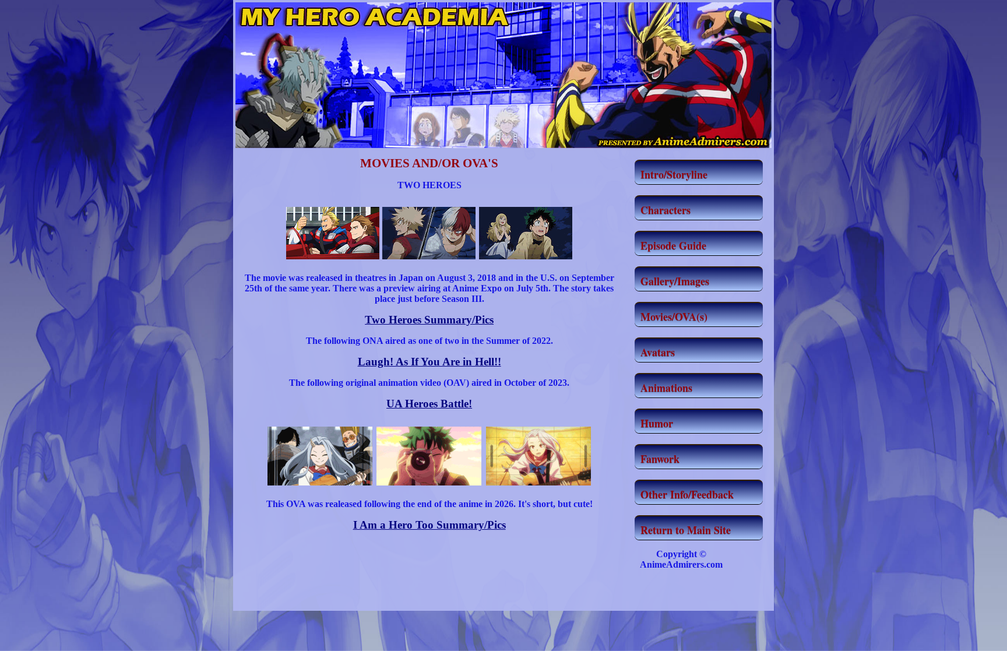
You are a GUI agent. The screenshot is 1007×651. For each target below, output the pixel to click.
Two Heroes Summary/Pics (429, 320)
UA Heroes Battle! (429, 403)
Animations (666, 387)
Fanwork (659, 458)
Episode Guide (673, 245)
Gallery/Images (674, 280)
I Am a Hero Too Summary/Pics (429, 525)
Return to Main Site (685, 529)
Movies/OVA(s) (673, 316)
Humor (656, 423)
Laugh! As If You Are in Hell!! (429, 362)
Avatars (657, 352)
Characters (665, 209)
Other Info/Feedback (687, 494)
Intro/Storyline (673, 174)
